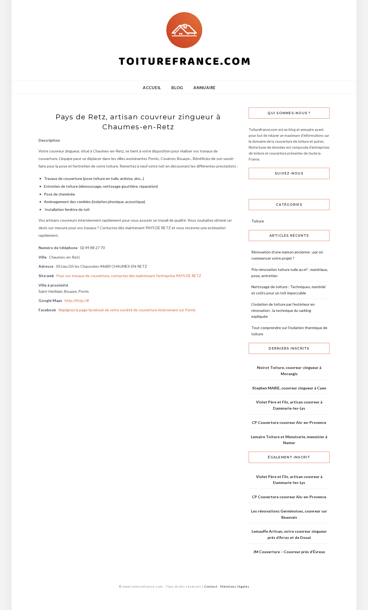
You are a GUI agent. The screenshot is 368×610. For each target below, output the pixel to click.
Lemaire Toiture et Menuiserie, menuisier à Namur (289, 439)
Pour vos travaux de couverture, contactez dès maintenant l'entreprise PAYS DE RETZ (128, 275)
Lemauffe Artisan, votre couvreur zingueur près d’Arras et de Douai (289, 534)
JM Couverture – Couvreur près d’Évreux (289, 551)
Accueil (152, 87)
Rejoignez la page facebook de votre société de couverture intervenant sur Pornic (127, 310)
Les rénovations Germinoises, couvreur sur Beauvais (289, 514)
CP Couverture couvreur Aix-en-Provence (289, 422)
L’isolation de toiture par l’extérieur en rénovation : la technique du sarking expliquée (283, 310)
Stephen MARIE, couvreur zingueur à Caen (289, 388)
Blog (177, 87)
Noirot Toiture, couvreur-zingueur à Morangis (289, 370)
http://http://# (77, 300)
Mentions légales (234, 586)
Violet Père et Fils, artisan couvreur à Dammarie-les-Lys (289, 405)
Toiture (257, 221)
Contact (210, 586)
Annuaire (204, 87)
